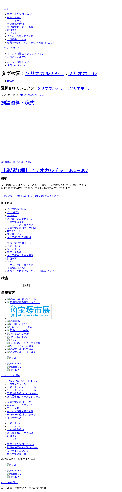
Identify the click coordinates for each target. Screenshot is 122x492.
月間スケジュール (16, 56)
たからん (12, 215)
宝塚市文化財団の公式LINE (21, 228)
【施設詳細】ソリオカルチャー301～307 (44, 170)
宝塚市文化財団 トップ (19, 14)
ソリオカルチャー (44, 73)
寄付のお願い (14, 408)
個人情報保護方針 (16, 454)
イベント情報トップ (18, 62)
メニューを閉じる (10, 48)
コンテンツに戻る (10, 375)
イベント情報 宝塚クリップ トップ (25, 53)
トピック (12, 33)
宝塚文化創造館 (15, 23)
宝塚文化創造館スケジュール (22, 393)
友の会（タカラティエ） (20, 218)
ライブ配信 (13, 212)
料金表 (23, 95)
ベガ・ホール (14, 17)
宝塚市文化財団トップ (19, 402)
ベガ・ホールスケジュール (21, 387)
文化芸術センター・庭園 (20, 27)
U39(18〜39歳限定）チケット (22, 414)
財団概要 (12, 30)
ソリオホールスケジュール (21, 390)
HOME (10, 81)
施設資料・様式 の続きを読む (17, 162)
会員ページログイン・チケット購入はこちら (31, 42)
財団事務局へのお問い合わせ (22, 447)
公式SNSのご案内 (16, 209)
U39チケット (14, 231)
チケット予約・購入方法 (20, 36)
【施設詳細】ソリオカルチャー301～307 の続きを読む (30, 196)
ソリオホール (14, 20)
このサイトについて (18, 450)
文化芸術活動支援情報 (19, 237)
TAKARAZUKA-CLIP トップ (22, 381)
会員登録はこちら (16, 39)
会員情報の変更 (15, 222)
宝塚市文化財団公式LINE (20, 444)
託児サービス (14, 234)
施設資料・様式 (35, 95)
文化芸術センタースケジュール (23, 396)
